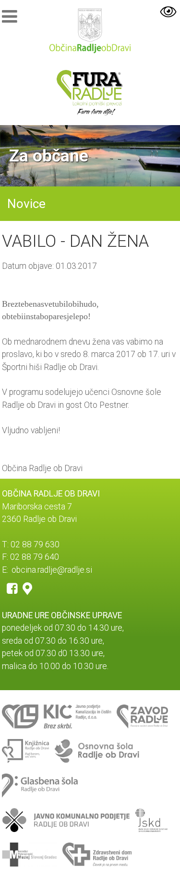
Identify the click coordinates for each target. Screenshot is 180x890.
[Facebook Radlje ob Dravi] (12, 588)
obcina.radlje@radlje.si (52, 570)
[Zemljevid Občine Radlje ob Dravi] (27, 588)
